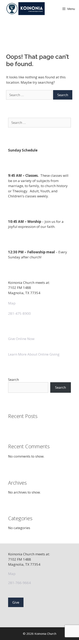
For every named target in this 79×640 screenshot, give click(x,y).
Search (13, 379)
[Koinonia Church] (26, 8)
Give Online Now (21, 338)
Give (15, 602)
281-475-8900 (19, 313)
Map (12, 303)
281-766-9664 (19, 582)
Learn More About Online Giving (34, 354)
